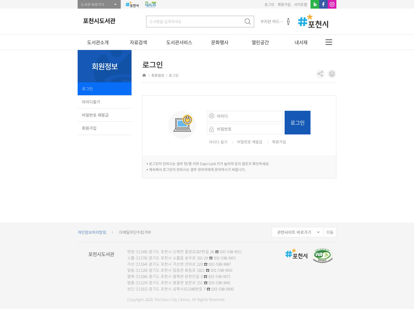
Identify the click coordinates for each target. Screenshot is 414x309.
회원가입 (284, 4)
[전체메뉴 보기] (328, 42)
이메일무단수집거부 (135, 232)
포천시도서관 (99, 20)
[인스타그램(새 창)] (332, 4)
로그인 (269, 4)
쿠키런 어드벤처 (273, 21)
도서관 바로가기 (92, 4)
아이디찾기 (91, 102)
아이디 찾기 (218, 142)
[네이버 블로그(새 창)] (314, 4)
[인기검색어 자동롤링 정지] (288, 21)
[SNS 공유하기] (320, 73)
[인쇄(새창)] (331, 73)
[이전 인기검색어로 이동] (288, 19)
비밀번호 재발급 (95, 115)
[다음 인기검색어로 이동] (288, 24)
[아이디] (212, 116)
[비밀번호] (212, 129)
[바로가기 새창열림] (132, 4)
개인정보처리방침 (92, 232)
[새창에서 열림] (322, 255)
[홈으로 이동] (144, 75)
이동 (330, 232)
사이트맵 (300, 4)
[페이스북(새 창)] (323, 4)
